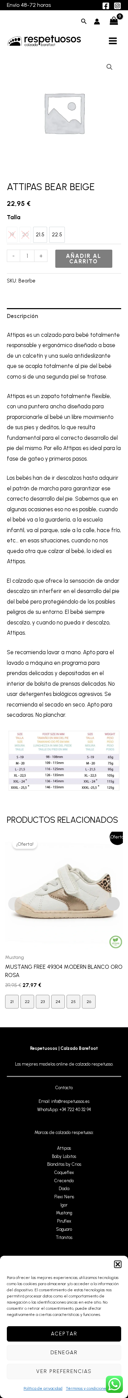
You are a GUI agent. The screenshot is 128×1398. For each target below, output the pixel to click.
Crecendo (64, 1180)
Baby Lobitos (64, 1156)
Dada (64, 1188)
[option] (40, 234)
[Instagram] (117, 6)
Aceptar (64, 1334)
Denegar (64, 1352)
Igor (64, 1205)
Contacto (64, 1087)
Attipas (64, 1148)
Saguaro (64, 1229)
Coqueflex (64, 1172)
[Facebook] (106, 6)
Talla (13, 217)
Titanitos (64, 1237)
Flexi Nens (64, 1196)
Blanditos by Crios (64, 1164)
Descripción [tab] (22, 316)
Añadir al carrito (83, 258)
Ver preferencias (64, 1371)
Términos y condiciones (87, 1388)
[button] (117, 1264)
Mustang (64, 1212)
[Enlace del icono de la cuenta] (97, 21)
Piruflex (64, 1221)
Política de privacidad (43, 1388)
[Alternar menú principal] (112, 40)
